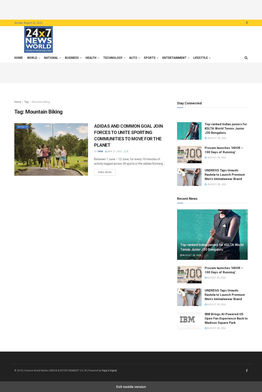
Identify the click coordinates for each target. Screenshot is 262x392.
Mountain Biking (41, 102)
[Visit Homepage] (38, 39)
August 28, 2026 (191, 255)
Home (18, 57)
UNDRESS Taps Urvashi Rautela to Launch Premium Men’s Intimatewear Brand (225, 175)
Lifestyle (200, 57)
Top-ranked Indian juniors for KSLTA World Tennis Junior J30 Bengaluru (226, 128)
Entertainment (174, 57)
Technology (112, 57)
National (51, 57)
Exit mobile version (131, 387)
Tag (26, 102)
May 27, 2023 (114, 151)
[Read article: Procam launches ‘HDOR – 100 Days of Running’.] (189, 154)
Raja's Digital (109, 370)
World (32, 57)
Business (72, 57)
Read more (107, 172)
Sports (150, 57)
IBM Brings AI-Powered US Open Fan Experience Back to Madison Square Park (226, 318)
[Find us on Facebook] (247, 23)
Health (91, 57)
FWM (100, 151)
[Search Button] (246, 58)
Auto (133, 57)
